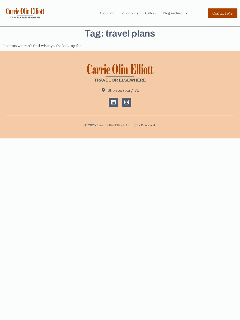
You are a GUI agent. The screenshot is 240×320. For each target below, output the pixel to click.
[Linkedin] (113, 102)
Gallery (150, 13)
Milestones (129, 13)
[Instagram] (126, 102)
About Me (107, 13)
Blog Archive (172, 13)
